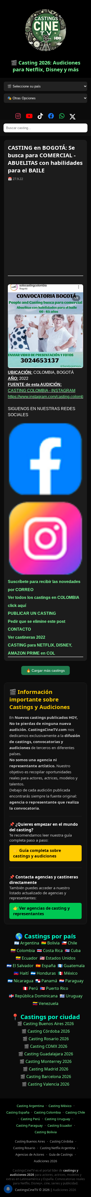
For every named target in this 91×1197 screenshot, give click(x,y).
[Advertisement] (45, 230)
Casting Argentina (30, 1105)
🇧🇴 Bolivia (50, 943)
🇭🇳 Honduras (43, 973)
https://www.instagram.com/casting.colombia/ (48, 396)
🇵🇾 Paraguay (71, 981)
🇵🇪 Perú (30, 988)
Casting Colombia (47, 1112)
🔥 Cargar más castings (45, 670)
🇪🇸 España (46, 965)
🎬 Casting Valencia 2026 (45, 1084)
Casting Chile (75, 1112)
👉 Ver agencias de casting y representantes (41, 910)
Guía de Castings (61, 1154)
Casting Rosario (24, 1148)
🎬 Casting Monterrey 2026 (45, 1061)
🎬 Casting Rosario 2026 (45, 1038)
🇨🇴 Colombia (23, 950)
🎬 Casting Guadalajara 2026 (45, 1054)
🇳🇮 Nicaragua (20, 981)
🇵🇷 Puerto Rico (54, 988)
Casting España (17, 1112)
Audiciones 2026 (45, 1161)
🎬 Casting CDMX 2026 (45, 1046)
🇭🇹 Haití (21, 973)
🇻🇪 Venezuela (45, 1003)
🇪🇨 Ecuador (27, 958)
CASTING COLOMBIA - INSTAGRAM (41, 390)
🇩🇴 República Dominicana (33, 996)
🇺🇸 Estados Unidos (58, 958)
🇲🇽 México (68, 973)
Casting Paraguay (29, 1125)
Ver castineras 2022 (26, 637)
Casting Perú (30, 1119)
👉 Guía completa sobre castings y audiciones (37, 853)
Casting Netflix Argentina (57, 1148)
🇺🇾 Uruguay (71, 996)
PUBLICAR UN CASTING (32, 613)
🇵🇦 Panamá (46, 981)
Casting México (60, 1105)
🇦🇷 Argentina (26, 943)
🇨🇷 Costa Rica (50, 950)
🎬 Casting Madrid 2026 (45, 1069)
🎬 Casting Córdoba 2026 (45, 1031)
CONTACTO (19, 629)
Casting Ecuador (60, 1125)
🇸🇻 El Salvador (20, 965)
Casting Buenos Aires (30, 1141)
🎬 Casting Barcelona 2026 (45, 1076)
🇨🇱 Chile (69, 943)
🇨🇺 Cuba (73, 950)
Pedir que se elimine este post (36, 621)
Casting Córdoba (61, 1141)
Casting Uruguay (57, 1119)
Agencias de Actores (29, 1154)
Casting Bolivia (46, 1132)
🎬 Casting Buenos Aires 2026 (45, 1023)
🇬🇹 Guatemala (71, 965)
